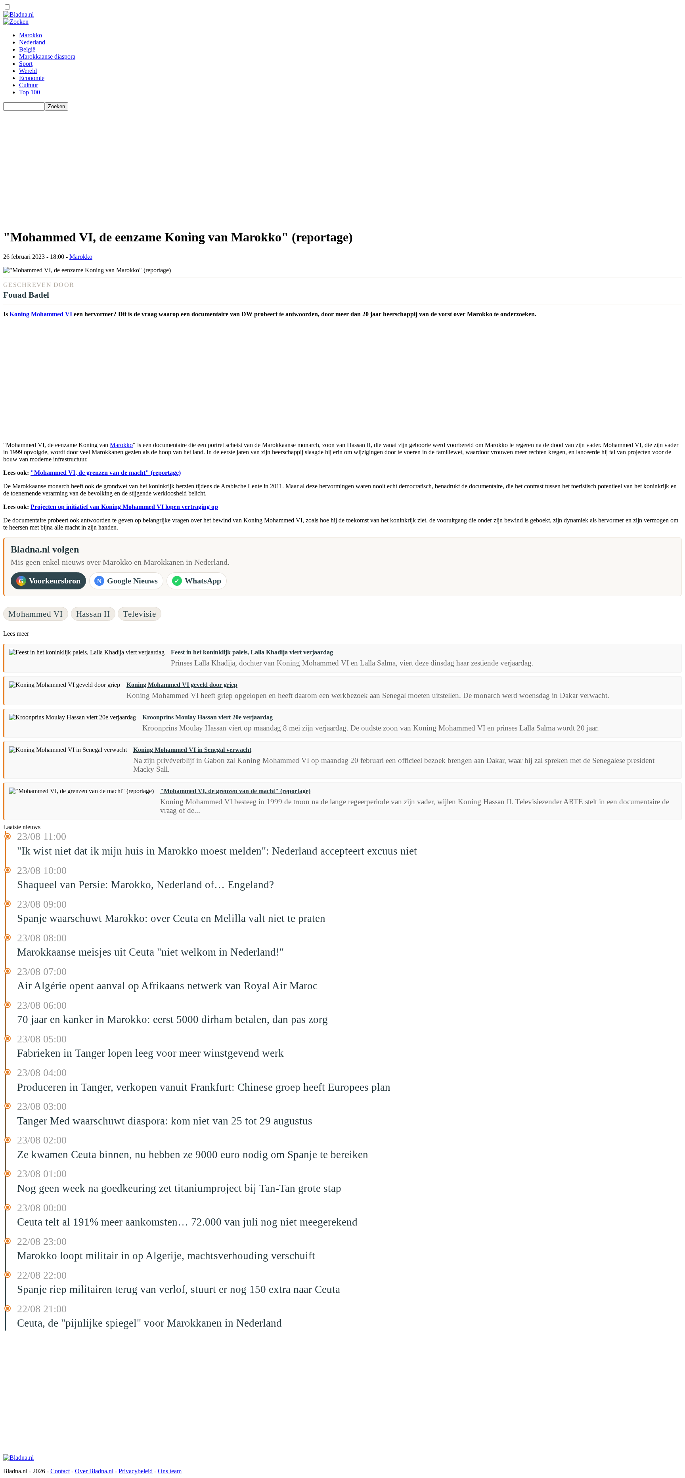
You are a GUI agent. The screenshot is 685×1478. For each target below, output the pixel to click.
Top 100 (29, 92)
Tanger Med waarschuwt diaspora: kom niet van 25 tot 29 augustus (164, 1121)
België (27, 49)
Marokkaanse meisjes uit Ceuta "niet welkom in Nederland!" (150, 952)
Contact (60, 1471)
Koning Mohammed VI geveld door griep (181, 684)
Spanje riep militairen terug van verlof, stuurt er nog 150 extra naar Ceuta (178, 1289)
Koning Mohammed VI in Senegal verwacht (192, 749)
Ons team (170, 1471)
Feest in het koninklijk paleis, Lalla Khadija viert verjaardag (252, 652)
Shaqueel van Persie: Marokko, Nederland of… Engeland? (145, 885)
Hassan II (93, 613)
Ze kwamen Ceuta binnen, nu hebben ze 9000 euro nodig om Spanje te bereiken (192, 1155)
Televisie (139, 613)
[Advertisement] (241, 166)
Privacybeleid (136, 1471)
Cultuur (28, 85)
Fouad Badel (26, 294)
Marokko (30, 35)
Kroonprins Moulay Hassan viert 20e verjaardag (207, 717)
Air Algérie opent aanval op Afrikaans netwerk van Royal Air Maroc (167, 986)
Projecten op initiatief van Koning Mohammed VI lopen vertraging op (124, 506)
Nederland (32, 42)
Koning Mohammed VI (41, 314)
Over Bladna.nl (94, 1471)
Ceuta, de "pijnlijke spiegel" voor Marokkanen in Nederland (149, 1323)
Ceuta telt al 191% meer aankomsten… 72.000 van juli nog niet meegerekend (187, 1222)
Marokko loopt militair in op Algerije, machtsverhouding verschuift (166, 1256)
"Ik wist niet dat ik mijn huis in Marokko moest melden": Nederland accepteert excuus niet (217, 851)
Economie (31, 78)
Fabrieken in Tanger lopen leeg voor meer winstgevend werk (150, 1053)
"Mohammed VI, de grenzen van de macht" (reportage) (106, 472)
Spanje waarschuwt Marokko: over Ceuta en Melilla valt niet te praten (171, 918)
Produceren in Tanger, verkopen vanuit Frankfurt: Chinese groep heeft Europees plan (203, 1087)
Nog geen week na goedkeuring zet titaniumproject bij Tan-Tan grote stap (179, 1188)
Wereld (28, 70)
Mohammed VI (35, 613)
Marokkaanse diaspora (47, 56)
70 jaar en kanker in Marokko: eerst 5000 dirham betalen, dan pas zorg (172, 1019)
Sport (26, 63)
